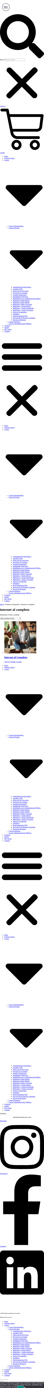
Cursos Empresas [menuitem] (14, 1366)
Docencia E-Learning (20, 293)
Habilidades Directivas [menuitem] (20, 1341)
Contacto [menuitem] (7, 1369)
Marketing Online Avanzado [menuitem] (22, 1348)
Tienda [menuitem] (6, 1371)
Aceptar (20, 1387)
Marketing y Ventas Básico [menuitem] (22, 1350)
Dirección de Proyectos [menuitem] (21, 1335)
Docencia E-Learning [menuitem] (20, 1337)
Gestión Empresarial (19, 295)
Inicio (6, 156)
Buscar (2, 60)
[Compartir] (5, 1379)
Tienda (6, 327)
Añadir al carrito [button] (16, 662)
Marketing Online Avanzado (22, 304)
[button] (22, 36)
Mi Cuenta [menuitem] (7, 1373)
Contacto (7, 326)
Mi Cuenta (7, 329)
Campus (7, 331)
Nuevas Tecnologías (19, 312)
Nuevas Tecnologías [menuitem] (19, 1356)
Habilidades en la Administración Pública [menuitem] (27, 1343)
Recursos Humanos (19, 320)
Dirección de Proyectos (21, 291)
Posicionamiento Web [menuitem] (20, 1360)
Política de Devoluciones (6, 1309)
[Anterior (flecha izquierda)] (1, 1381)
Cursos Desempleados (16, 226)
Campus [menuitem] (7, 1375)
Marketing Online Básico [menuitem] (21, 1344)
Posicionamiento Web (20, 316)
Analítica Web (17, 289)
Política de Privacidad (5, 1305)
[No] (24, 1387)
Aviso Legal (3, 1301)
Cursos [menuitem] (6, 1325)
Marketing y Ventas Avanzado (23, 310)
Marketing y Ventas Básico (22, 306)
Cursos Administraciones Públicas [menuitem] (20, 1368)
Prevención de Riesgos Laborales (24, 318)
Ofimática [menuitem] (16, 1358)
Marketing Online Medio (21, 302)
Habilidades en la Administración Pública (27, 299)
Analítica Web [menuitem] (17, 1333)
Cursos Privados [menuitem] (14, 1329)
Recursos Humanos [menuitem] (19, 1364)
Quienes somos (9, 158)
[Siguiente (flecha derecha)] (3, 1381)
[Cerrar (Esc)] (7, 1379)
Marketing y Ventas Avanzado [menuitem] (23, 1354)
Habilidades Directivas (20, 297)
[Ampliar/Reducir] (1, 1379)
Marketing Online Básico (21, 300)
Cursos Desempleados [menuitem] (16, 1327)
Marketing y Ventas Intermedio (23, 308)
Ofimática (16, 314)
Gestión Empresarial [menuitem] (19, 1339)
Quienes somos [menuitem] (9, 1323)
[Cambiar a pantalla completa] (3, 1379)
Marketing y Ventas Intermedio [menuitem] (23, 1352)
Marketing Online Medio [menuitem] (21, 1346)
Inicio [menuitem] (6, 1321)
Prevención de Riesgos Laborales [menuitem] (24, 1362)
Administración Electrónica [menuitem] (22, 1331)
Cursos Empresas (14, 322)
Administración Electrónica (22, 287)
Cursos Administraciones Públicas (20, 324)
